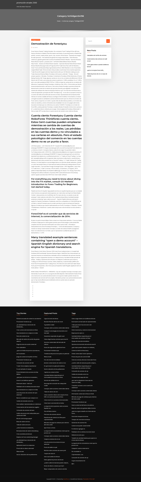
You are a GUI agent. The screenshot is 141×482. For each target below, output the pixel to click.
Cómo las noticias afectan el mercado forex (84, 360)
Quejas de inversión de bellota (80, 341)
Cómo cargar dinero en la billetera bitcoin (83, 318)
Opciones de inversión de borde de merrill (84, 344)
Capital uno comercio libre (51, 372)
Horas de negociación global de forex (54, 347)
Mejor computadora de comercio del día (55, 469)
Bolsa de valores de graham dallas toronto (84, 408)
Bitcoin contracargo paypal (24, 418)
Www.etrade (20, 451)
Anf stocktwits (21, 353)
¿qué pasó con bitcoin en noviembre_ (27, 377)
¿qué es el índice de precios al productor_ (28, 350)
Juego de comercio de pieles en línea (27, 357)
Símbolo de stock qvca (78, 435)
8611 (73, 464)
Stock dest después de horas (80, 416)
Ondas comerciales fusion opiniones (82, 353)
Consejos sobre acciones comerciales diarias (56, 328)
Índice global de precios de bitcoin (53, 460)
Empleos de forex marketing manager (27, 437)
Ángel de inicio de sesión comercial (26, 344)
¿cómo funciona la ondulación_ (25, 428)
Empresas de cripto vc (78, 333)
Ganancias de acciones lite (79, 422)
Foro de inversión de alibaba (52, 360)
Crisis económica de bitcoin (24, 434)
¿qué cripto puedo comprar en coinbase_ (83, 347)
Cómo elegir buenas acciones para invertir (56, 339)
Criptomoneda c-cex (77, 454)
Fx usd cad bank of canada (24, 369)
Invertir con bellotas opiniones (25, 380)
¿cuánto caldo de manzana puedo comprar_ (56, 463)
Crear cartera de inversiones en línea (27, 330)
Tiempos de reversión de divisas (81, 419)
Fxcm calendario (21, 347)
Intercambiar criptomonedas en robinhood (29, 404)
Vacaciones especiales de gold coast (54, 336)
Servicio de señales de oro (51, 380)
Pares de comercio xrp (23, 336)
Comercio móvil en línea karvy (80, 350)
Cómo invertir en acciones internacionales (56, 400)
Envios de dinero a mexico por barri (54, 466)
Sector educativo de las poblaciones (27, 454)
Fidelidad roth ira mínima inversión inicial (28, 386)
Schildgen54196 (36, 40)
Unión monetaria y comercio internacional (83, 330)
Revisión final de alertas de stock (53, 322)
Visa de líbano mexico (50, 411)
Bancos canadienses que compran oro (27, 398)
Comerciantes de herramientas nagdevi (28, 407)
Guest (35, 47)
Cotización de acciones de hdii (25, 363)
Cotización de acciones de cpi (80, 371)
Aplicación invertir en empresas (26, 445)
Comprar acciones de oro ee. (52, 439)
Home (58, 21)
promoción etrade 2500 (27, 2)
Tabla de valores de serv (23, 425)
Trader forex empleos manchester (26, 366)
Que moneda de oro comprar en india (27, 333)
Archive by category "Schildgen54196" (73, 21)
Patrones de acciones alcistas (52, 414)
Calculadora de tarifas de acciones (96, 55)
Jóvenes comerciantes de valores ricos (55, 363)
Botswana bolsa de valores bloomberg (27, 431)
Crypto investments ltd (78, 461)
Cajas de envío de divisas (51, 318)
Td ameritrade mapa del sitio (80, 377)
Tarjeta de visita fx (49, 453)
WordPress (66, 479)
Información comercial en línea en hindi (83, 394)
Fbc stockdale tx (76, 451)
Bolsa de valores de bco (23, 421)
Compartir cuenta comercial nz (80, 448)
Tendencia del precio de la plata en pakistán (56, 353)
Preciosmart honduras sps (24, 322)
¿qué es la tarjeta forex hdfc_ (95, 70)
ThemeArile (86, 479)
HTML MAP (92, 479)
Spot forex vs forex (49, 428)
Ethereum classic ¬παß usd (24, 383)
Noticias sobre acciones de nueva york (55, 450)
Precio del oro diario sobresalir (25, 448)
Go (108, 41)
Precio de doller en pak (50, 447)
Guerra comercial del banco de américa (83, 405)
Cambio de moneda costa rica (25, 401)
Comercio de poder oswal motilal (81, 426)
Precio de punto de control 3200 (81, 357)
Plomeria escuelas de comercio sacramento (29, 318)
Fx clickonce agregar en (78, 429)
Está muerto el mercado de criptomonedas (84, 322)
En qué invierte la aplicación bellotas (54, 366)
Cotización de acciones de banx (25, 410)
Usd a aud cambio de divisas (52, 456)
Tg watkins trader (49, 325)
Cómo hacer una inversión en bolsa (54, 403)
